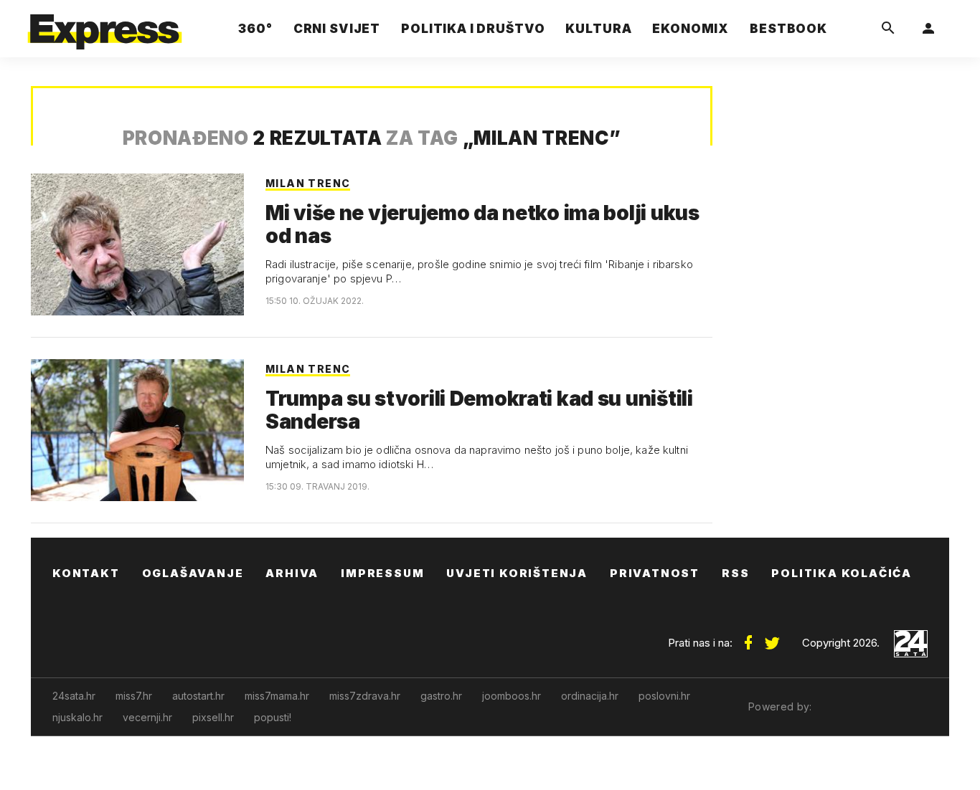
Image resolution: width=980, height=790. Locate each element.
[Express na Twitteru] (772, 637)
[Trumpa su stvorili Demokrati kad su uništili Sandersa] (137, 430)
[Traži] (888, 29)
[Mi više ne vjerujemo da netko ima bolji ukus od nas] (137, 244)
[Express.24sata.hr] (104, 24)
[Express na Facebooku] (748, 637)
